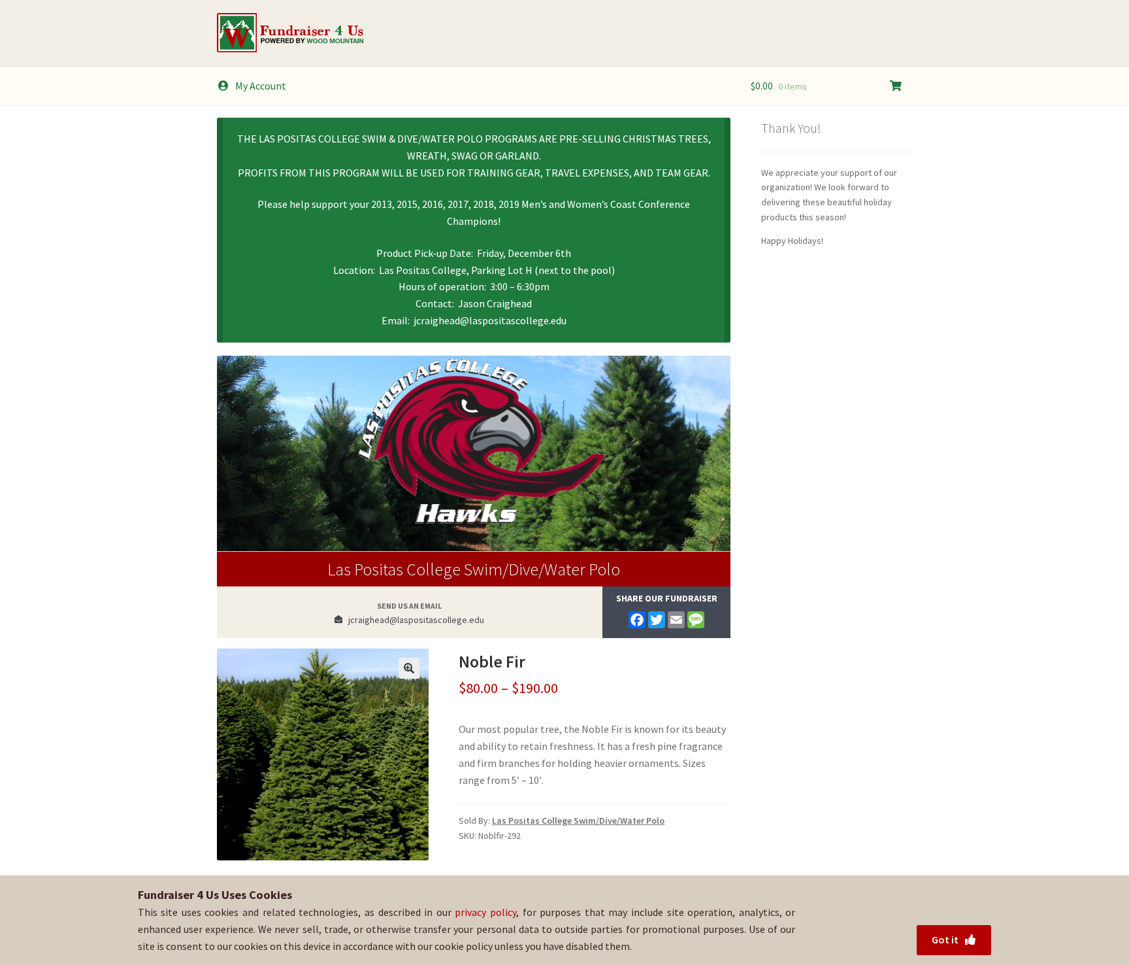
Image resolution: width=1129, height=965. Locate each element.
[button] (409, 668)
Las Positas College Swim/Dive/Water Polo (473, 569)
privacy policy (485, 912)
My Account (260, 85)
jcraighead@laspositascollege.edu (413, 620)
